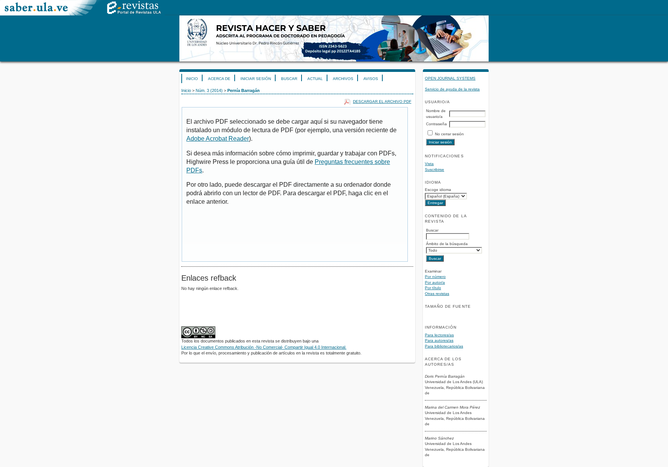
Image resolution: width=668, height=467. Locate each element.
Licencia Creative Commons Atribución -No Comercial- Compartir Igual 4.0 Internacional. (263, 347)
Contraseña (436, 124)
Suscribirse (434, 169)
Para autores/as (439, 340)
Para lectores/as (439, 335)
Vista (429, 164)
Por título (433, 288)
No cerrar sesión (449, 134)
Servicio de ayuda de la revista (452, 89)
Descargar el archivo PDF (382, 101)
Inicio (192, 79)
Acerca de (219, 79)
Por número (435, 276)
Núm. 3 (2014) (209, 90)
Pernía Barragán (243, 90)
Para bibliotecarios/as (444, 346)
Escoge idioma (438, 189)
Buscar (289, 79)
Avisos (370, 79)
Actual (315, 79)
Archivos (343, 79)
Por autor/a (435, 282)
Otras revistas (437, 293)
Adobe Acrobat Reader (217, 138)
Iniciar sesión (255, 79)
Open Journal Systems (450, 78)
